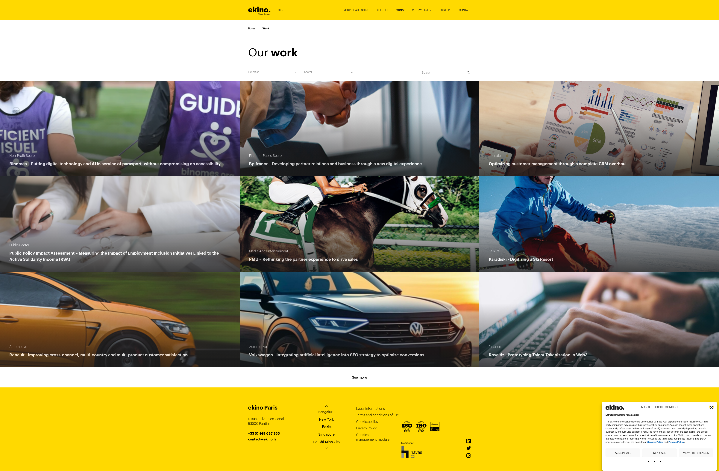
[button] (711, 407)
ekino (259, 9)
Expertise (382, 10)
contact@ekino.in (262, 448)
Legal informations (370, 408)
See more (359, 377)
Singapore (326, 434)
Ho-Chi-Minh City (326, 442)
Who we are (420, 10)
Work (400, 10)
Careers (445, 10)
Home (251, 28)
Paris (326, 427)
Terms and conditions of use (377, 415)
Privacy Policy (676, 442)
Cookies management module (372, 437)
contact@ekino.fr (262, 439)
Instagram (468, 455)
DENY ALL (659, 453)
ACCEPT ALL (623, 453)
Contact (465, 10)
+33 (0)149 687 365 (264, 433)
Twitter (468, 448)
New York (326, 419)
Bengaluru (326, 412)
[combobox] (273, 72)
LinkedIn (468, 441)
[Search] (468, 72)
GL (279, 10)
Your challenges (356, 10)
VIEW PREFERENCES (696, 453)
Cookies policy (367, 421)
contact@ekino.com (264, 444)
